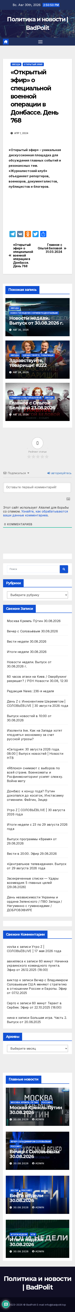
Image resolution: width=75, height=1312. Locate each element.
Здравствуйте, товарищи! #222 (28, 363)
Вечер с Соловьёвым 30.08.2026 (32, 631)
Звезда (16, 64)
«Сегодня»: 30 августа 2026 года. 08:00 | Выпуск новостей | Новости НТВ (35, 753)
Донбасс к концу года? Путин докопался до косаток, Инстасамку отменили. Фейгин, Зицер (35, 795)
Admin (39, 1119)
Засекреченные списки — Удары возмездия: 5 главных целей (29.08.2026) (33, 882)
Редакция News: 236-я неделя (30, 691)
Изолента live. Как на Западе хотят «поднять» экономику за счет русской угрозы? (34, 735)
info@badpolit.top (55, 1304)
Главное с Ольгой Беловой (25, 398)
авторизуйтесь (61, 473)
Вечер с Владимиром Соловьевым (31, 1141)
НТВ (33, 1234)
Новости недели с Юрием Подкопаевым (34, 313)
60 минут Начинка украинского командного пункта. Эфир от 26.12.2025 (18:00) (37, 965)
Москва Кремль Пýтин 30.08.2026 (34, 621)
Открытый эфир (33, 64)
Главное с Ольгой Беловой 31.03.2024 (50, 248)
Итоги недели (19, 1234)
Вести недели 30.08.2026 (27, 641)
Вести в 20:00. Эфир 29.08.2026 (32, 854)
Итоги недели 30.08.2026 (27, 652)
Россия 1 (47, 1102)
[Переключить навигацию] (40, 41)
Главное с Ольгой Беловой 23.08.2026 (32, 405)
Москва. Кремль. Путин (24, 1102)
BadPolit (31, 1304)
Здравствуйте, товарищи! (38, 355)
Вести (14, 1190)
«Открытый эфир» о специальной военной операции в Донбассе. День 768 (23, 255)
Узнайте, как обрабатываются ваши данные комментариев (35, 513)
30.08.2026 (21, 1119)
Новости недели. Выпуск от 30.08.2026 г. (36, 320)
